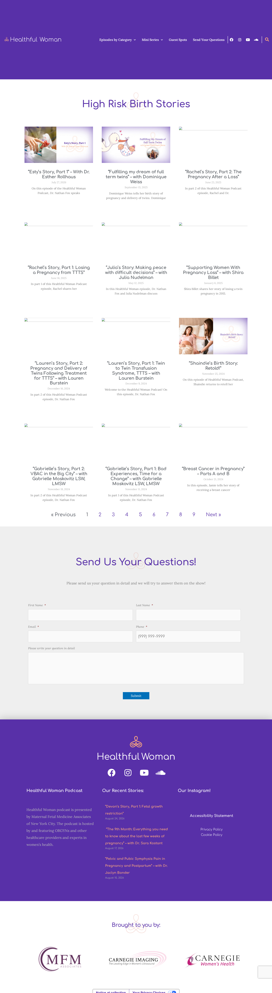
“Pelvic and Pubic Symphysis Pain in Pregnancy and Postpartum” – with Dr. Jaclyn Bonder (136, 866)
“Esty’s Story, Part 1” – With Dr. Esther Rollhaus (59, 174)
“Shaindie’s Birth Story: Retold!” (213, 366)
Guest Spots (178, 40)
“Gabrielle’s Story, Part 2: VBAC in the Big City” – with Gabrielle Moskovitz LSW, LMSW (58, 476)
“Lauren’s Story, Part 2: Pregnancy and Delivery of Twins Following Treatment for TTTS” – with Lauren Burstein (58, 373)
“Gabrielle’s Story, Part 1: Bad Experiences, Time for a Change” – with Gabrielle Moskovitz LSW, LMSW (136, 476)
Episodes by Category (115, 40)
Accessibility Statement (211, 816)
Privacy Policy (212, 829)
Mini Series (150, 40)
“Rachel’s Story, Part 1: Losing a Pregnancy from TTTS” (59, 270)
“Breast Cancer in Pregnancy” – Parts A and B (213, 471)
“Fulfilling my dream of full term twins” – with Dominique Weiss (136, 176)
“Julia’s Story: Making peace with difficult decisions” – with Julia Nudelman (136, 272)
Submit (136, 696)
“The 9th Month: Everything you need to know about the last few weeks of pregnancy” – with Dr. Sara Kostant (136, 836)
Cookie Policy (211, 835)
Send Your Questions (209, 40)
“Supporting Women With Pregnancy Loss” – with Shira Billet (213, 272)
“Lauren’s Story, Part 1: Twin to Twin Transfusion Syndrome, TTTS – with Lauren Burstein (136, 371)
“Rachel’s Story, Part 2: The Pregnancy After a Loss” (213, 174)
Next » (213, 514)
